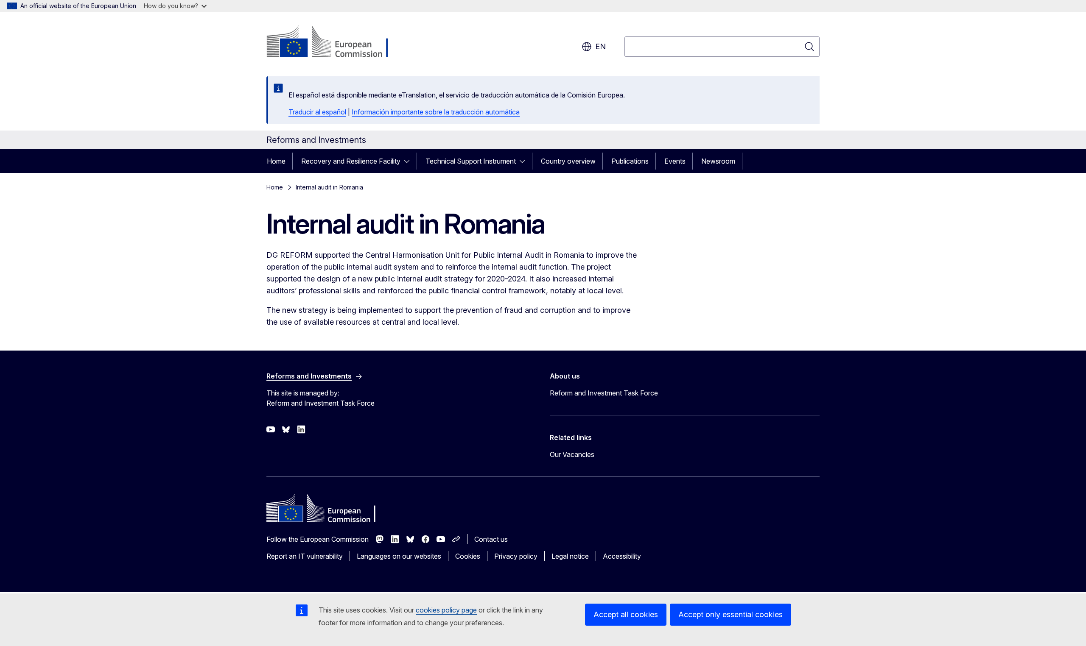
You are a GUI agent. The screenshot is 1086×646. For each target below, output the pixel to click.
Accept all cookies (625, 614)
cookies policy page (446, 610)
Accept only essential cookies (730, 614)
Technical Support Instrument (470, 161)
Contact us (491, 539)
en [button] (600, 46)
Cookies (467, 556)
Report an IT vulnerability (304, 556)
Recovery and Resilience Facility (350, 161)
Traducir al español (317, 112)
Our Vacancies (572, 454)
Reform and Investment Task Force (604, 393)
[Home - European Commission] (334, 42)
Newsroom (718, 161)
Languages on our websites (399, 556)
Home (276, 161)
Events (675, 161)
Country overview (568, 161)
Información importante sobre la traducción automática (436, 112)
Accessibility (622, 556)
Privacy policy (515, 556)
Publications (630, 161)
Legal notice (570, 556)
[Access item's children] (409, 161)
